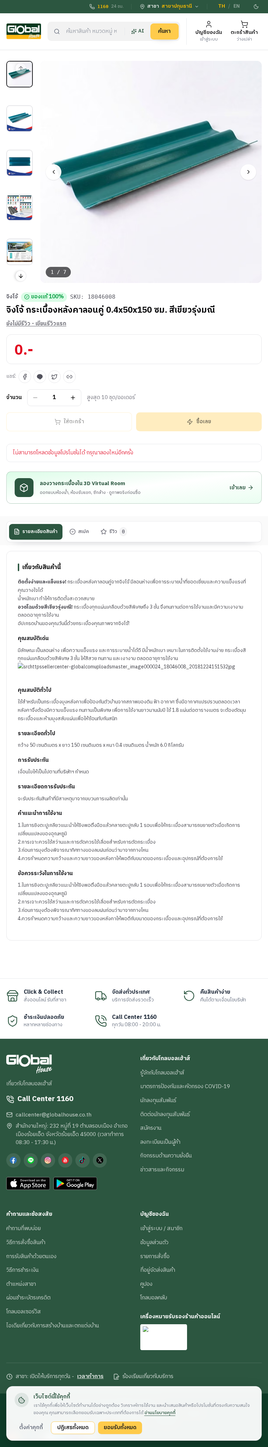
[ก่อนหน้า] (53, 172)
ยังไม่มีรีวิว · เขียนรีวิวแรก (36, 324)
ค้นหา (164, 31)
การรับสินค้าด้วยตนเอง (31, 1256)
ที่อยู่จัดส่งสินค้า (157, 1270)
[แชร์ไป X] (54, 376)
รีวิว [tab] (117, 531)
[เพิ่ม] (73, 397)
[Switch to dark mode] (256, 6)
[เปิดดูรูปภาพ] (151, 172)
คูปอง (146, 1284)
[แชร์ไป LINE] (40, 376)
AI (141, 31)
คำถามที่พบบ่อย (23, 1228)
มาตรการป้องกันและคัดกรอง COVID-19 (185, 1086)
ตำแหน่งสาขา (21, 1284)
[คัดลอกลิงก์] (69, 376)
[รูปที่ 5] (19, 252)
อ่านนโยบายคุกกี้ (160, 1413)
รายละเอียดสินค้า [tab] (40, 531)
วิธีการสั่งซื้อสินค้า (25, 1242)
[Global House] (23, 31)
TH (221, 6)
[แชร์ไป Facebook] (24, 376)
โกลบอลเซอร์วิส (23, 1311)
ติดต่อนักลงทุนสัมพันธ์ (165, 1114)
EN (236, 6)
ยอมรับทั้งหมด (120, 1427)
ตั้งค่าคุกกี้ (31, 1427)
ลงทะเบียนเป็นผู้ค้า (160, 1142)
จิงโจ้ (12, 297)
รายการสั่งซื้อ (155, 1256)
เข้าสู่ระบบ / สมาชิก (161, 1228)
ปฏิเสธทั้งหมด (73, 1427)
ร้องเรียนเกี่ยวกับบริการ (147, 1376)
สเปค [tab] (83, 531)
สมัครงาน (151, 1128)
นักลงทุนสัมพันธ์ (158, 1100)
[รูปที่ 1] (19, 74)
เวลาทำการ (90, 1376)
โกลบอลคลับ (153, 1297)
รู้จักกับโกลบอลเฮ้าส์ (162, 1072)
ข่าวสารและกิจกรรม (162, 1169)
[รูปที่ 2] (19, 118)
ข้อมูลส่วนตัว (154, 1242)
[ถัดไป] (248, 172)
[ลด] (35, 397)
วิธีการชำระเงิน (22, 1270)
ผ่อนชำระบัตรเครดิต (28, 1297)
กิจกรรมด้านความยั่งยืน (166, 1155)
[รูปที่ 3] (19, 163)
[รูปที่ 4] (19, 207)
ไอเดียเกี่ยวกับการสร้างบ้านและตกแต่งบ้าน (52, 1325)
